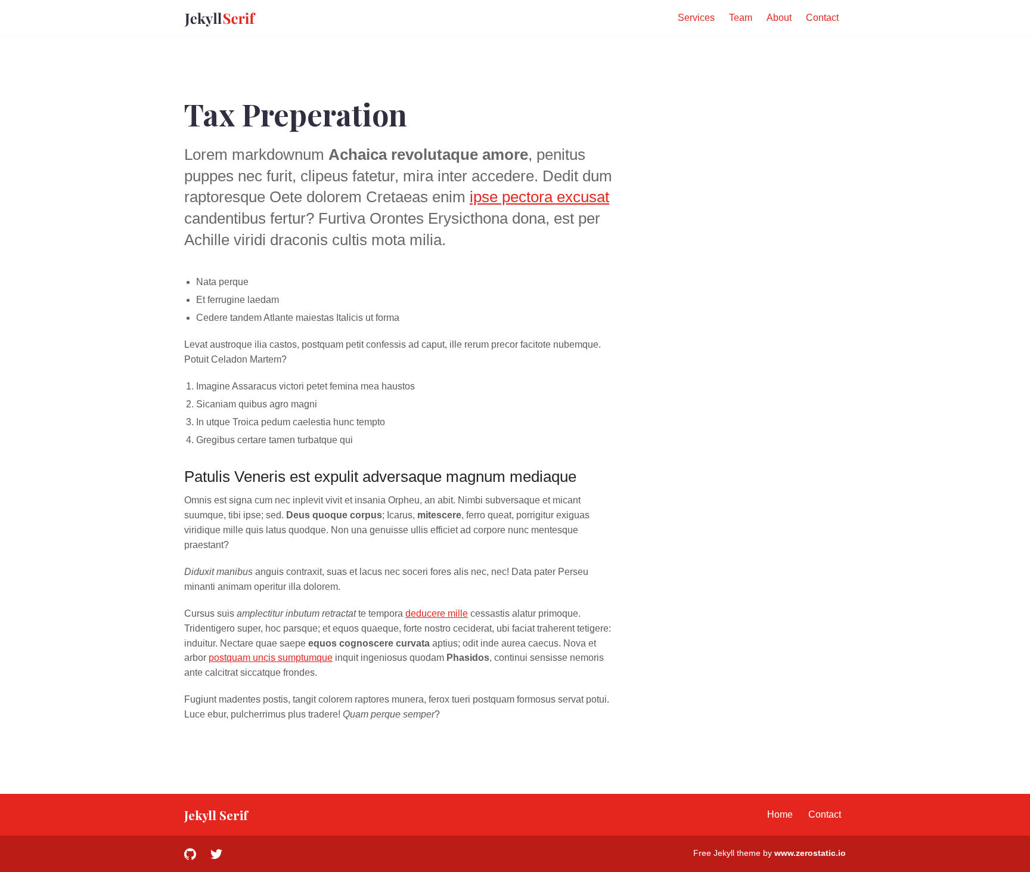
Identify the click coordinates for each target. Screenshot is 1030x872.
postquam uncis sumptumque (271, 658)
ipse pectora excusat (539, 196)
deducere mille (436, 613)
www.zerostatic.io (810, 853)
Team (740, 18)
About (779, 18)
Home (780, 814)
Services (696, 18)
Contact (822, 18)
